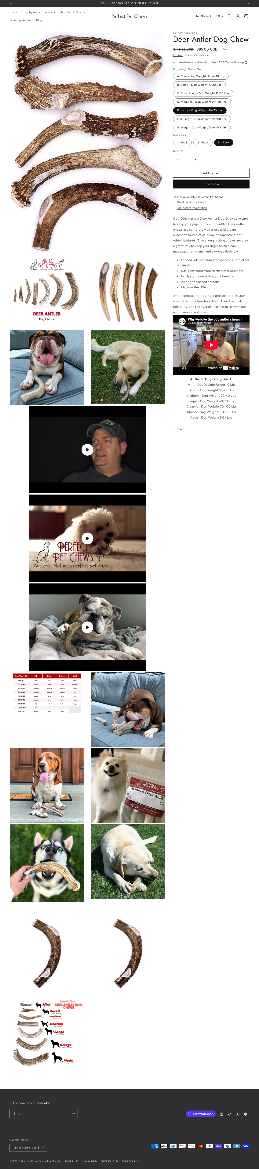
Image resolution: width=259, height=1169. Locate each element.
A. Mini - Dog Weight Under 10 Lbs (201, 76)
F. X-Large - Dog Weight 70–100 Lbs (202, 119)
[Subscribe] (73, 1113)
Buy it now (211, 184)
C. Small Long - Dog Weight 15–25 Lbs (203, 93)
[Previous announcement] (11, 3)
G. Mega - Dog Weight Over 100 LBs (202, 127)
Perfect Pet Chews (28, 1161)
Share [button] (180, 429)
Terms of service (109, 1161)
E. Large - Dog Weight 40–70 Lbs (200, 110)
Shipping (178, 55)
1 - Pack (182, 142)
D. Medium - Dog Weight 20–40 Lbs (202, 102)
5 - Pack (223, 142)
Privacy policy (89, 1161)
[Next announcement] (248, 3)
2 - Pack (203, 142)
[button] (38, 12)
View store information (192, 208)
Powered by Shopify (49, 1161)
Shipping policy (130, 1161)
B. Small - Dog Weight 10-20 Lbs (199, 84)
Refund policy (71, 1161)
